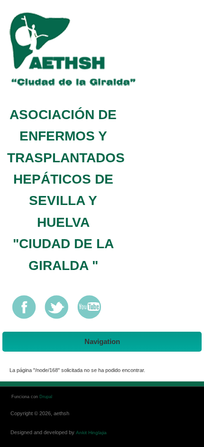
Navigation (102, 341)
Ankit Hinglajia (91, 432)
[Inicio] (82, 50)
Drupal (45, 396)
